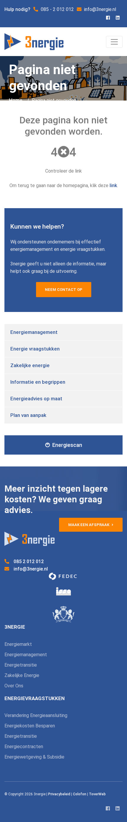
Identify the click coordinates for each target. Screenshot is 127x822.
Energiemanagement (34, 332)
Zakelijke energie (30, 365)
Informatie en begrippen (37, 382)
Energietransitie (20, 665)
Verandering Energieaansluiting (35, 715)
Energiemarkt (18, 644)
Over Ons (13, 686)
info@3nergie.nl (31, 569)
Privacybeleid (59, 794)
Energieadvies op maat (36, 399)
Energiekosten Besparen (29, 726)
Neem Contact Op (63, 289)
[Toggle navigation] (114, 42)
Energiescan (67, 445)
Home (15, 100)
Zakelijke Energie (21, 675)
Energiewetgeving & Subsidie (34, 757)
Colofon (79, 794)
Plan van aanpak (28, 415)
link (113, 185)
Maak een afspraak (89, 524)
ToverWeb (97, 794)
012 (29, 561)
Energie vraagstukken (35, 349)
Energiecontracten (23, 746)
